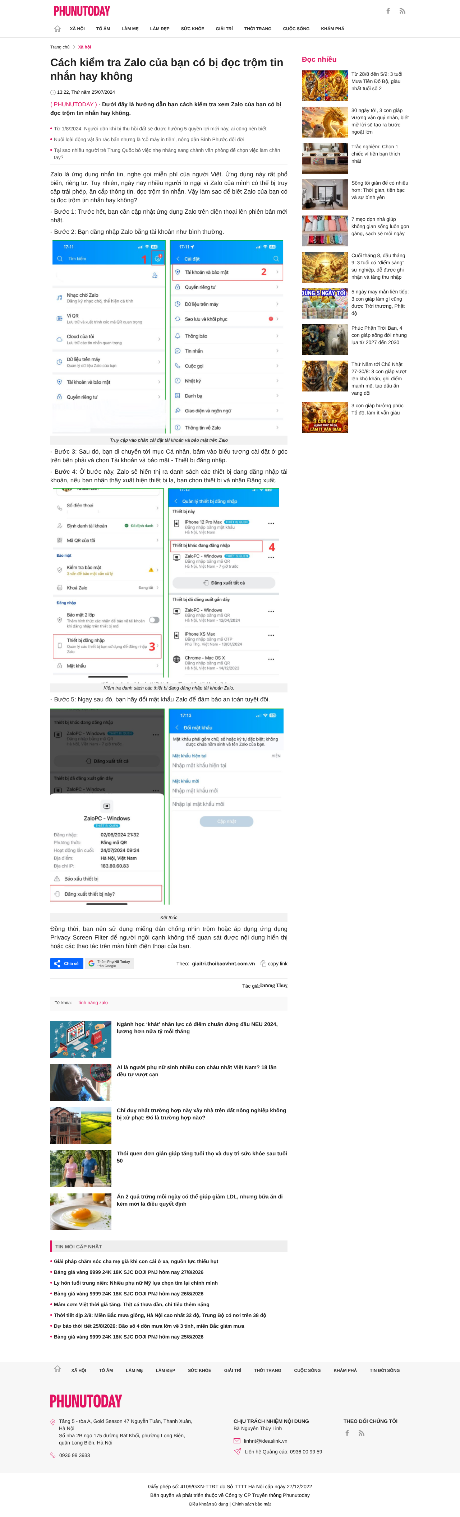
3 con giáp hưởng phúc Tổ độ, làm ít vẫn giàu (377, 409)
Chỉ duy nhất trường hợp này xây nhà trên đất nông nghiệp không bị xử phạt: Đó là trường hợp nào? (201, 1114)
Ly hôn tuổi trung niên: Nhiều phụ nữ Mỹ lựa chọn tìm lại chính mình (136, 1283)
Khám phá (332, 28)
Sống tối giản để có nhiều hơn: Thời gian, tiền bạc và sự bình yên (379, 190)
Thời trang (258, 28)
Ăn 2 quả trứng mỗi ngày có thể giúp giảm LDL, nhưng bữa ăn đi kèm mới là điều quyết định (200, 1200)
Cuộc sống (296, 28)
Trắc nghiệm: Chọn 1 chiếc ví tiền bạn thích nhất (375, 154)
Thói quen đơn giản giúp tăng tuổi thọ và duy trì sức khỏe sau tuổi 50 (202, 1157)
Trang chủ (60, 47)
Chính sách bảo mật (251, 1504)
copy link (278, 963)
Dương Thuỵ (274, 985)
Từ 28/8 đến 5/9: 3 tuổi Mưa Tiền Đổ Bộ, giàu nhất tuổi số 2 (376, 81)
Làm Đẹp (160, 28)
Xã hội (77, 28)
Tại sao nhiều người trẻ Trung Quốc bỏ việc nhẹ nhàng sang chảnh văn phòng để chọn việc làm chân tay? (167, 153)
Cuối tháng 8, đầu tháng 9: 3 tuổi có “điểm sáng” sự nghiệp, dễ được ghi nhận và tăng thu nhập (378, 266)
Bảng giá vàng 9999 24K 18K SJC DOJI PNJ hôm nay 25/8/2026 (128, 1337)
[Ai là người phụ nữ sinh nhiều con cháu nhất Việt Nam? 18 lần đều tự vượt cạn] (80, 1082)
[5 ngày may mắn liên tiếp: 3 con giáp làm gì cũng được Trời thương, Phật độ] (325, 303)
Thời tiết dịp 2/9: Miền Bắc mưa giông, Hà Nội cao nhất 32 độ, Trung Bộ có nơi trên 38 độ (160, 1315)
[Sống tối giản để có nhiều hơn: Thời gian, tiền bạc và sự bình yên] (325, 194)
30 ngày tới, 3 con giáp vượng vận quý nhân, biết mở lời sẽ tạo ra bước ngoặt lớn (380, 121)
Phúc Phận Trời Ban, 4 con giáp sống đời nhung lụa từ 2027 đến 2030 (379, 335)
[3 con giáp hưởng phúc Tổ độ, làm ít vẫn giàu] (325, 417)
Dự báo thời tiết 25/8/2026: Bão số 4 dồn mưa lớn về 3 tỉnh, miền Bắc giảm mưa (149, 1326)
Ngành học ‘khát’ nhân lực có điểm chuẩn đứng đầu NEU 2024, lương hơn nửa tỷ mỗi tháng (197, 1028)
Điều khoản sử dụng (208, 1504)
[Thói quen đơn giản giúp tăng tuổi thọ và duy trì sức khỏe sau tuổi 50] (80, 1168)
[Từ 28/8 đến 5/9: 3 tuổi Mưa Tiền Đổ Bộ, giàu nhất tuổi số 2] (325, 85)
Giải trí (224, 28)
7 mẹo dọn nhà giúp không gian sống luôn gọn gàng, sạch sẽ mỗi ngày (380, 226)
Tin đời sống (385, 1370)
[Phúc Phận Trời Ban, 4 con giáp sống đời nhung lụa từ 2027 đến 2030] (325, 339)
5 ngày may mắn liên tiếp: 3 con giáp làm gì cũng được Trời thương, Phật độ (380, 302)
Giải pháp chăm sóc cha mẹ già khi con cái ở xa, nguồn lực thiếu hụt (136, 1261)
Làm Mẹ (130, 28)
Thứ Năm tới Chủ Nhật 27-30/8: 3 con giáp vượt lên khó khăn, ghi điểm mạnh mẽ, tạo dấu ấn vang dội (378, 378)
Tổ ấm (103, 28)
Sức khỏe (192, 28)
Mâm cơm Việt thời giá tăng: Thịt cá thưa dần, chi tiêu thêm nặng (132, 1304)
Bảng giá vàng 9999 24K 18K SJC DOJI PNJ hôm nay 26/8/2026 (128, 1293)
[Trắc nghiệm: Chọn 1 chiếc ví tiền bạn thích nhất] (325, 158)
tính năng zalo (93, 1002)
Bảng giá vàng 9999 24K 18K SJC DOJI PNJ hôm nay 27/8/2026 (128, 1272)
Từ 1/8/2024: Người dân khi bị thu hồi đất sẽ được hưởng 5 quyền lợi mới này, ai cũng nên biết (160, 128)
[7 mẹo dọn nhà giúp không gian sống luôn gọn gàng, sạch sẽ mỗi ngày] (325, 230)
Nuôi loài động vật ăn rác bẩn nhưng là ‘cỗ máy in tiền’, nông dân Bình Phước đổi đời (149, 139)
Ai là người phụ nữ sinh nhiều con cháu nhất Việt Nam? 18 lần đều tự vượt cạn (197, 1071)
